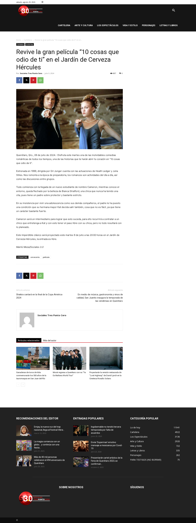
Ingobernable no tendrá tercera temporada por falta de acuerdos (106, 430)
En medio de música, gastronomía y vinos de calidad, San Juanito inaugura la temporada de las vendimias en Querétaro (100, 297)
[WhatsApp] (40, 80)
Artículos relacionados (29, 340)
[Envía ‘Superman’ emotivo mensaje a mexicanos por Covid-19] (81, 446)
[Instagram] (42, 2)
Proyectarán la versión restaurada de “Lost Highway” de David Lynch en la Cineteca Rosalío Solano (105, 375)
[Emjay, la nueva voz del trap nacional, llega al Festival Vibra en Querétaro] (24, 430)
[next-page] (23, 385)
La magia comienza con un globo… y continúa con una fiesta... (47, 444)
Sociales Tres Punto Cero (31, 73)
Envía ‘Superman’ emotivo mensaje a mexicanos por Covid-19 (106, 445)
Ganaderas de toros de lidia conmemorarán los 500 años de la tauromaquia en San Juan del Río (31, 375)
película (46, 257)
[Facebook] (19, 80)
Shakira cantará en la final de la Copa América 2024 (39, 296)
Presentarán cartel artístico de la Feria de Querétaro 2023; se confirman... (106, 461)
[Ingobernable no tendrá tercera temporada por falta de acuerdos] (81, 430)
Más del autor (49, 340)
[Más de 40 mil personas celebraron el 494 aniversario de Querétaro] (24, 460)
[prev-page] (18, 385)
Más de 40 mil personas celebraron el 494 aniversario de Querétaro (49, 460)
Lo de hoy (29, 44)
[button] (174, 10)
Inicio (18, 40)
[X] (26, 80)
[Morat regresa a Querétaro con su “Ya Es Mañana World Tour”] (69, 358)
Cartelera (28, 40)
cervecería (35, 257)
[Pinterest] (33, 80)
